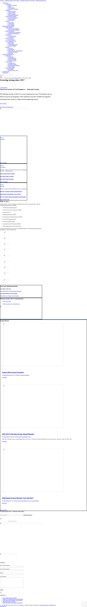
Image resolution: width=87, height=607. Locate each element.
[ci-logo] (6, 267)
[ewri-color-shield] (6, 255)
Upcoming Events (34, 500)
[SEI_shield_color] (6, 244)
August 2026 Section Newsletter (7, 173)
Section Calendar (9, 38)
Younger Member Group (10, 41)
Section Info (8, 4)
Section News (8, 55)
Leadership (7, 10)
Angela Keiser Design (44, 605)
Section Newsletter (25, 375)
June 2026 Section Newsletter (7, 176)
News (19, 375)
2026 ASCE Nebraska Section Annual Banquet (11, 191)
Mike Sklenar (6, 375)
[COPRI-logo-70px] (6, 249)
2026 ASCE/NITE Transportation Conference (12, 602)
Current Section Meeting (22, 436)
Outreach (7, 47)
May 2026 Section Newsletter (7, 179)
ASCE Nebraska (15, 78)
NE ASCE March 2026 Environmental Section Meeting (13, 196)
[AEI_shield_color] (6, 232)
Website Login (53, 605)
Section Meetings (9, 27)
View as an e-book (7, 301)
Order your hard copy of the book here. (11, 303)
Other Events (8, 34)
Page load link (3, 606)
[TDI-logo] (6, 262)
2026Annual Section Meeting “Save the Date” (10, 194)
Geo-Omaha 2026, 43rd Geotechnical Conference (11, 291)
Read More (4, 377)
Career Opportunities (9, 68)
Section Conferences (9, 31)
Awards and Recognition (10, 16)
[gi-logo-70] (6, 273)
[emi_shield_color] (6, 238)
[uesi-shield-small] (6, 280)
